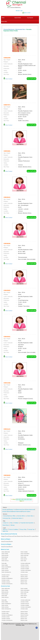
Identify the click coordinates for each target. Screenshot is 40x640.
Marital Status (20, 536)
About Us (5, 529)
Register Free (12, 509)
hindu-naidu (23, 560)
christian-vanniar (6, 580)
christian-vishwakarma (7, 583)
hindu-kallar (4, 558)
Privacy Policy (23, 529)
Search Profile (18, 17)
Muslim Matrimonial (17, 511)
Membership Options (17, 518)
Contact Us (5, 522)
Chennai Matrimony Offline (9, 515)
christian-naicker (6, 574)
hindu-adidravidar (6, 551)
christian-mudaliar (25, 568)
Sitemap (12, 525)
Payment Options (26, 511)
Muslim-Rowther (24, 578)
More (37, 536)
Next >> (22, 501)
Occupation (32, 536)
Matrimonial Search (20, 509)
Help (11, 522)
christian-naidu (5, 576)
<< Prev (13, 499)
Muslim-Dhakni (24, 574)
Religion (3, 536)
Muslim (11, 541)
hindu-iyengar (5, 557)
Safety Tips (5, 531)
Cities (15, 536)
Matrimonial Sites (20, 29)
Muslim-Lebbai (24, 576)
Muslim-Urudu (24, 583)
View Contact (8, 79)
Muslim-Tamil (24, 581)
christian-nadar (24, 572)
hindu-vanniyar (5, 570)
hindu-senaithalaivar (6, 566)
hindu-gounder (5, 555)
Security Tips (31, 529)
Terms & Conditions (13, 529)
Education (27, 536)
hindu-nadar (23, 557)
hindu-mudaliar (24, 551)
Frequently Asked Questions (27, 522)
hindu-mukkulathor (25, 553)
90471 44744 (27, 12)
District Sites (4, 21)
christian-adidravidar (25, 563)
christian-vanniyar (6, 581)
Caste (7, 536)
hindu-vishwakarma (6, 572)
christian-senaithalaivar (7, 578)
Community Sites (7, 518)
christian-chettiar (25, 565)
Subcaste (11, 536)
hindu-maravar (5, 560)
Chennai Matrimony (8, 29)
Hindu (2, 541)
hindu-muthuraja (24, 555)
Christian (7, 541)
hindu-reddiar (5, 565)
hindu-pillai (4, 563)
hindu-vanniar (5, 568)
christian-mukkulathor (26, 570)
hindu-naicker (24, 558)
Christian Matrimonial (7, 511)
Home (3, 17)
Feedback (16, 522)
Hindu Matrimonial (30, 509)
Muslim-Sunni (24, 580)
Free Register (30, 17)
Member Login (19, 10)
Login (7, 509)
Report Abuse (6, 525)
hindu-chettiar (5, 553)
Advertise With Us (21, 515)
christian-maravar (25, 566)
